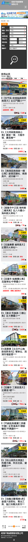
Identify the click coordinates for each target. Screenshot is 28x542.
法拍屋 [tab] (4, 24)
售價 (15, 78)
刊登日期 (9, 78)
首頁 (8, 21)
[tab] (4, 76)
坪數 (22, 78)
